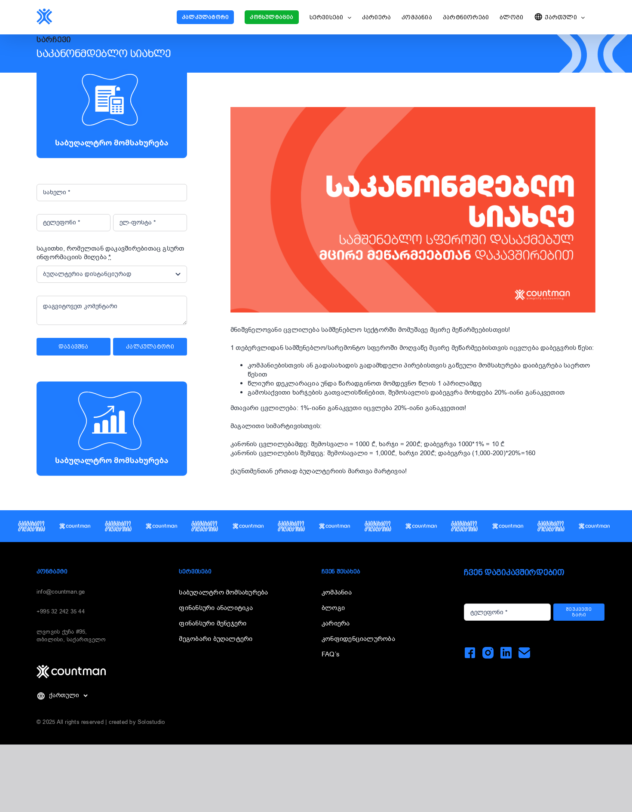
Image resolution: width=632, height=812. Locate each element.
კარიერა (336, 623)
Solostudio (151, 722)
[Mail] (524, 653)
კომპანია (337, 592)
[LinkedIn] (506, 653)
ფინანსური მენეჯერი (212, 623)
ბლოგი (333, 608)
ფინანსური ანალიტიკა (215, 608)
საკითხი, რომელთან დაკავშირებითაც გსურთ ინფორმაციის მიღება (110, 252)
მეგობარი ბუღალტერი (215, 638)
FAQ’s (331, 654)
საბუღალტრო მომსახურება (223, 592)
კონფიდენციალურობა (358, 638)
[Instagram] (488, 653)
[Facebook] (470, 653)
